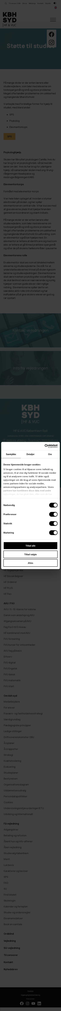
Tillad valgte (30, 554)
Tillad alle (30, 545)
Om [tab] (50, 454)
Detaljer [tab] (31, 454)
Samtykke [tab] (11, 454)
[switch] (53, 514)
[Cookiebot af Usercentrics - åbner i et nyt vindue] (45, 446)
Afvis (30, 563)
